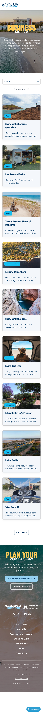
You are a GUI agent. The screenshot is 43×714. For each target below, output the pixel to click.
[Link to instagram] (18, 614)
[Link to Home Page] (10, 5)
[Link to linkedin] (25, 614)
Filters (7, 81)
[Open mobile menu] (39, 5)
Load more (21, 532)
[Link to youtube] (29, 614)
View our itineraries (21, 586)
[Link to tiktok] (21, 614)
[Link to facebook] (14, 614)
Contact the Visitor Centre (19, 578)
